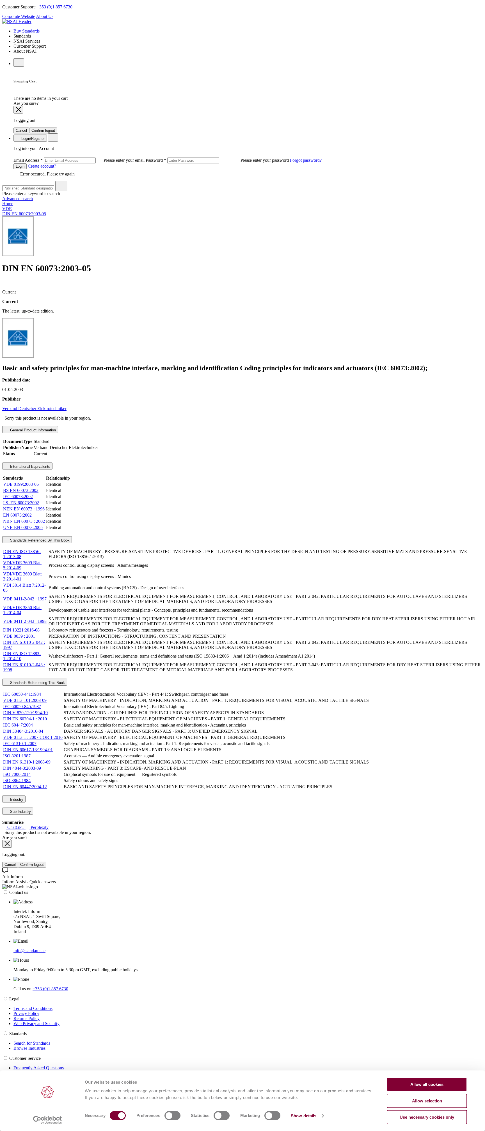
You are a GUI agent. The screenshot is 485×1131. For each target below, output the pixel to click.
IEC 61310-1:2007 (19, 743)
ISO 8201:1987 (17, 755)
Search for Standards (31, 1043)
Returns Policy (26, 1018)
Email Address (79, 160)
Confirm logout (43, 130)
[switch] (172, 1115)
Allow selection (427, 1100)
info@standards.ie (29, 950)
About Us (44, 16)
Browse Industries (29, 1048)
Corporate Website (18, 16)
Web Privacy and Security (36, 1023)
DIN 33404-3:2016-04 (23, 731)
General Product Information (32, 430)
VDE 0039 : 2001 (19, 636)
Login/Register (32, 139)
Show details (303, 1115)
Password (218, 160)
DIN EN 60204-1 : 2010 (25, 718)
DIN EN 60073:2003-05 (24, 213)
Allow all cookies (426, 1084)
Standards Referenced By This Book (39, 540)
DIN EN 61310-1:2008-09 (27, 762)
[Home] (16, 21)
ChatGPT (16, 827)
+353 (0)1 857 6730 (54, 6)
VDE (7, 208)
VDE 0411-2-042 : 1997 (25, 598)
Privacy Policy (26, 1013)
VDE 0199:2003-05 (21, 484)
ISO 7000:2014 (17, 774)
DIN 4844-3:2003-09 (22, 768)
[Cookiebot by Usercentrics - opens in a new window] (47, 1120)
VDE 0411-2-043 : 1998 (25, 621)
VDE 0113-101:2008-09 (25, 700)
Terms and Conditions (32, 1008)
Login (20, 166)
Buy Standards (26, 31)
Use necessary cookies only (427, 1117)
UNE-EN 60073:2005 (23, 527)
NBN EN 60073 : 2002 (24, 521)
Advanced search (17, 198)
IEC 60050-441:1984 (22, 694)
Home (7, 203)
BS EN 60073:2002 (20, 490)
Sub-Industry (20, 811)
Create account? (41, 166)
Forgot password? (306, 160)
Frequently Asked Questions (38, 1067)
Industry (16, 799)
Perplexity (39, 827)
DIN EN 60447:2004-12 (25, 786)
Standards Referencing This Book (37, 683)
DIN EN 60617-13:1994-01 (28, 749)
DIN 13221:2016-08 (21, 630)
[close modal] (18, 110)
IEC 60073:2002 (18, 496)
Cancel (21, 130)
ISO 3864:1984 (17, 780)
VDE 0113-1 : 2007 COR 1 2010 (33, 737)
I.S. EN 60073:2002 (21, 502)
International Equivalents (29, 466)
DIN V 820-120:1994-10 (25, 712)
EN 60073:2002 (17, 515)
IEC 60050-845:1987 (22, 706)
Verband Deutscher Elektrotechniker (34, 408)
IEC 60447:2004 (18, 725)
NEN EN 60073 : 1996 (24, 508)
